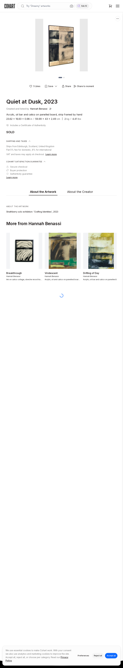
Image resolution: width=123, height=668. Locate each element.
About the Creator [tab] (80, 192)
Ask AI (84, 6)
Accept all (111, 655)
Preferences (83, 655)
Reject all (98, 655)
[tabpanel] (61, 205)
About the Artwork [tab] (43, 192)
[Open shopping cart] (110, 6)
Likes (36, 86)
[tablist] (61, 192)
